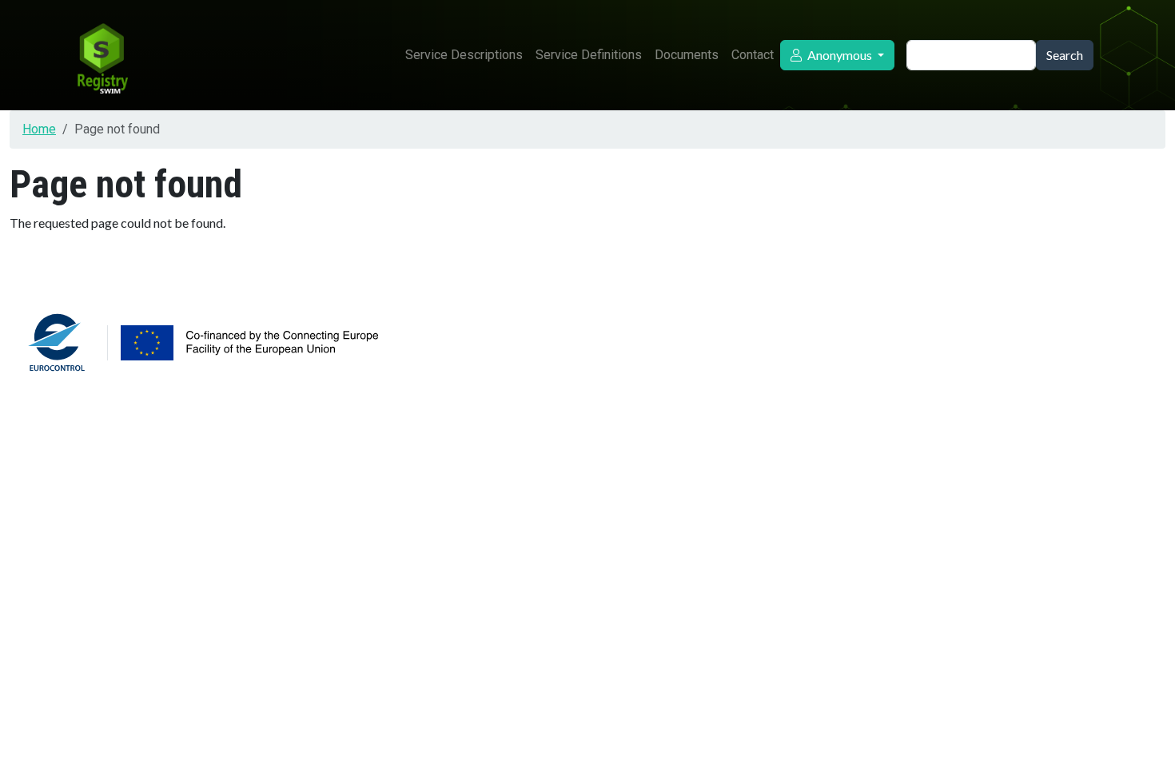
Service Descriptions (464, 54)
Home (39, 129)
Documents (687, 54)
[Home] (101, 55)
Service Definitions (589, 54)
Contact (752, 54)
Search (1064, 54)
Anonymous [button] (839, 54)
